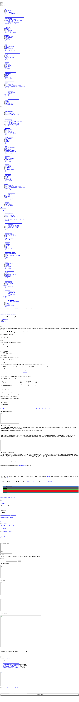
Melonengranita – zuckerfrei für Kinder (10, 666)
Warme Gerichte (11, 308)
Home (1, 308)
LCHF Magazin (51, 481)
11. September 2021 (4, 319)
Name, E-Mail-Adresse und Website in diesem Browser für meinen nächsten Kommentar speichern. (21, 556)
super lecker (12, 497)
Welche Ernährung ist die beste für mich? (11, 663)
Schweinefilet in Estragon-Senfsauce (6, 517)
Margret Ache (3, 321)
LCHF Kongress (43, 481)
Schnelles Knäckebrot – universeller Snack (11, 664)
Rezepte (5, 308)
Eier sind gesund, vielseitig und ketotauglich (11, 665)
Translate (8, 658)
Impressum (2, 1)
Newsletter (20, 1)
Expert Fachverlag (22, 465)
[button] (9, 486)
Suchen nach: (3, 560)
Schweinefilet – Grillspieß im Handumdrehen (8, 533)
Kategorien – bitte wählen (5, 651)
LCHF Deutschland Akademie (32, 481)
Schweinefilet (7, 497)
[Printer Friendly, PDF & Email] (3, 486)
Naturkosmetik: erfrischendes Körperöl (10, 667)
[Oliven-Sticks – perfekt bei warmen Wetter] (3, 523)
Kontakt (16, 1)
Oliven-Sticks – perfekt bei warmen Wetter (7, 525)
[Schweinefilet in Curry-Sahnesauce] (3, 500)
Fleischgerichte (18, 308)
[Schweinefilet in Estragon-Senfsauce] (8, 515)
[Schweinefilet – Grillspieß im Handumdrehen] (6, 531)
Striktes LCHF (13, 314)
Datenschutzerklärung (9, 1)
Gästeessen (2, 497)
